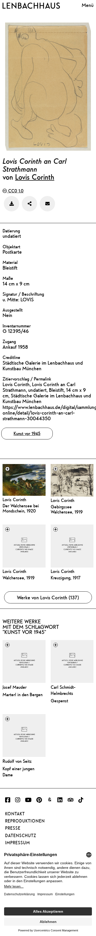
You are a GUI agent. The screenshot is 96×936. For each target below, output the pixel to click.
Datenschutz (20, 835)
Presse (12, 828)
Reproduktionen (25, 821)
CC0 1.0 (15, 190)
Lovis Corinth (34, 176)
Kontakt (15, 813)
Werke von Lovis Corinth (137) (48, 597)
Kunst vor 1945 (27, 433)
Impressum (17, 842)
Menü (87, 5)
